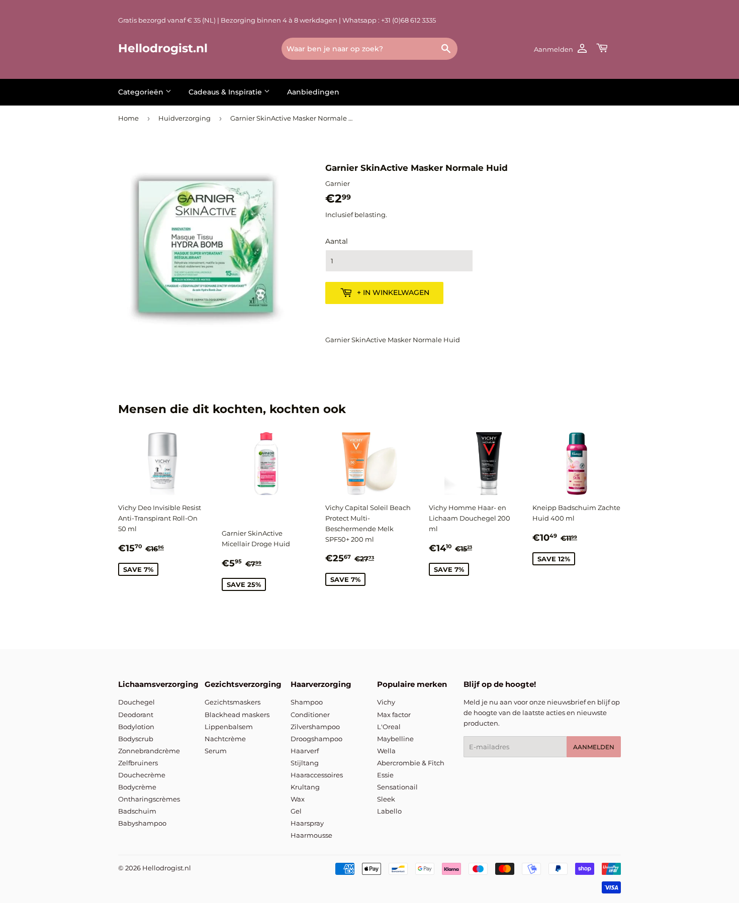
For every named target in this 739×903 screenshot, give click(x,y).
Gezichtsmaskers (232, 702)
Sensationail (397, 787)
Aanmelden (593, 747)
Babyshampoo (142, 823)
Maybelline (395, 739)
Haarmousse (311, 835)
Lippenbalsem (229, 727)
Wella (386, 751)
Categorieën (141, 91)
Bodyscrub (135, 739)
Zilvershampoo (315, 727)
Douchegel (136, 702)
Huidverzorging (184, 118)
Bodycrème (137, 787)
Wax (298, 799)
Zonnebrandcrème (149, 751)
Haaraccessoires (317, 775)
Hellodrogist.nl (163, 48)
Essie (385, 775)
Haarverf (305, 751)
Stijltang (305, 763)
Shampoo (307, 702)
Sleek (386, 799)
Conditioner (310, 715)
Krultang (305, 787)
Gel (296, 811)
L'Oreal (389, 727)
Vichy (386, 702)
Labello (389, 811)
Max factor (394, 715)
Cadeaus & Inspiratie (226, 91)
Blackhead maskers (237, 715)
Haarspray (307, 823)
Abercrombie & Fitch (410, 763)
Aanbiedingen (313, 91)
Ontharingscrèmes (149, 799)
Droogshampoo (316, 739)
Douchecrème (141, 775)
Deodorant (135, 715)
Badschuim (137, 811)
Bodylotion (136, 727)
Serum (216, 751)
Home (128, 118)
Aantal (336, 241)
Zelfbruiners (138, 763)
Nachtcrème (225, 739)
